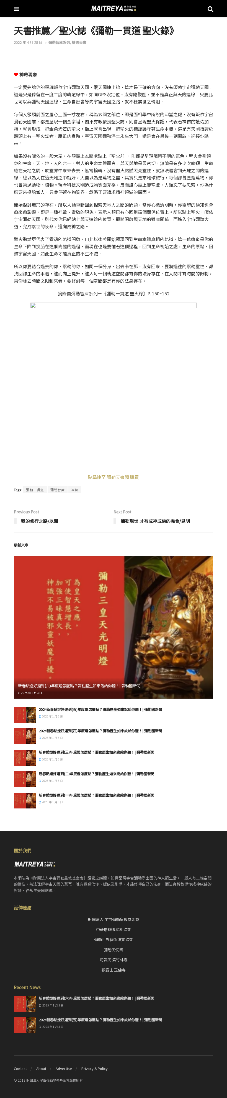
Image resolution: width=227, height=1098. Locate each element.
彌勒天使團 (113, 949)
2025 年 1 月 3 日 (31, 693)
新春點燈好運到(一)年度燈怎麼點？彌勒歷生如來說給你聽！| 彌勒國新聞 (96, 795)
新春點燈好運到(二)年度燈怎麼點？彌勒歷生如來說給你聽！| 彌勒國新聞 (96, 773)
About (41, 1068)
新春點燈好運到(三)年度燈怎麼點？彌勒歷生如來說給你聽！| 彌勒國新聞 (96, 752)
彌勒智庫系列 (59, 42)
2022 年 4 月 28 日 (28, 42)
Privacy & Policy (94, 1068)
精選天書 (79, 42)
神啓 (74, 489)
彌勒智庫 (57, 489)
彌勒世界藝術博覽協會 (113, 939)
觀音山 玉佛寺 (114, 970)
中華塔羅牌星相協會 (113, 929)
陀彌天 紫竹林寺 (114, 959)
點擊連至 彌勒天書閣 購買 (113, 477)
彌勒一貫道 (35, 489)
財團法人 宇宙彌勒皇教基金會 (113, 919)
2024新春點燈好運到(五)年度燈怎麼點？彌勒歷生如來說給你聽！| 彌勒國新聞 (100, 709)
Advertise (64, 1068)
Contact (20, 1068)
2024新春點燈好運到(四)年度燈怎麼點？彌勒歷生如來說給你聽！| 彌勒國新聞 (100, 730)
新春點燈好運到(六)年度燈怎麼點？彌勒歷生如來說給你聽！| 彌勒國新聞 (79, 685)
